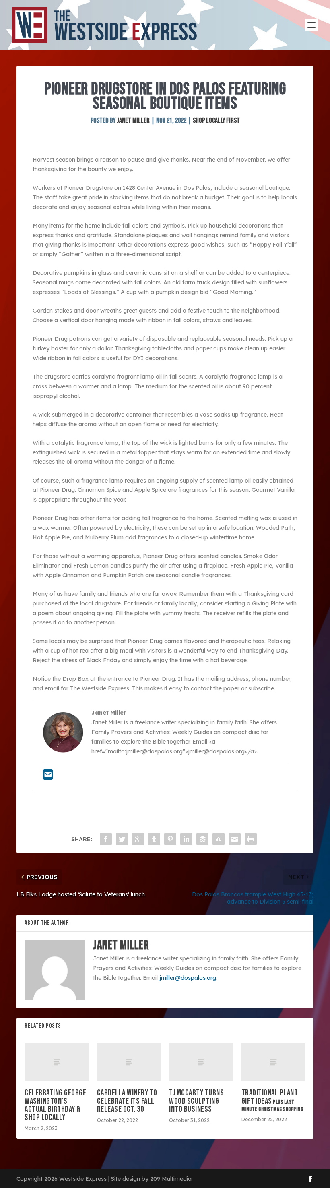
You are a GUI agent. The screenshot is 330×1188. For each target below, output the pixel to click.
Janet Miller (133, 120)
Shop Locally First (216, 120)
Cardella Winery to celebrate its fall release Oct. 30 (127, 1101)
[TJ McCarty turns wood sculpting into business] (201, 1062)
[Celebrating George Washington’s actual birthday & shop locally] (57, 1062)
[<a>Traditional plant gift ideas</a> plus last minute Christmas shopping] (273, 1062)
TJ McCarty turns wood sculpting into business (196, 1101)
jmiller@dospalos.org (187, 977)
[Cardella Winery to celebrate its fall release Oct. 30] (129, 1062)
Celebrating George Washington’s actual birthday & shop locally (55, 1105)
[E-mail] (48, 776)
